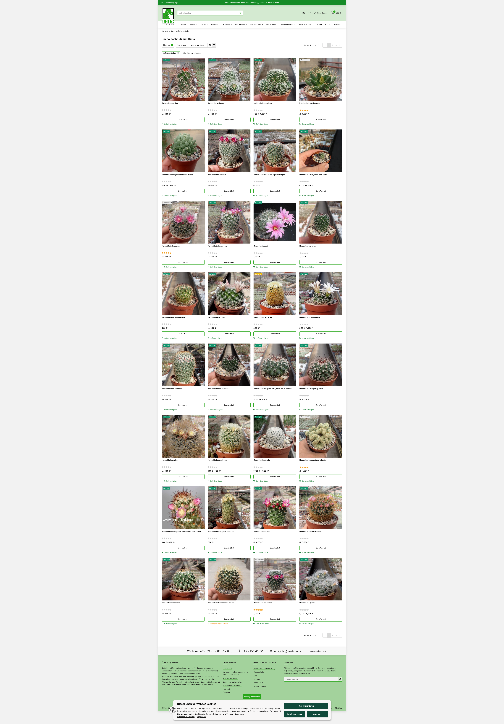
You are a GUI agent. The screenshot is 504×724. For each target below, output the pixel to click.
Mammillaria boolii (260, 246)
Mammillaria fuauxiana (262, 603)
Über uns (226, 692)
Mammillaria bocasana (171, 246)
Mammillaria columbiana (172, 388)
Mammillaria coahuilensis (309, 317)
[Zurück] (324, 45)
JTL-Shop (338, 708)
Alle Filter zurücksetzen (192, 53)
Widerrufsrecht (259, 686)
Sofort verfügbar (169, 53)
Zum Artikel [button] (183, 119)
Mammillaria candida (216, 317)
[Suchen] (240, 13)
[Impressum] (304, 13)
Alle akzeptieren (306, 706)
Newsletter (227, 689)
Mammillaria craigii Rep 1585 (311, 388)
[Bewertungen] (166, 110)
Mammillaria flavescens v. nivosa (221, 603)
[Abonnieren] (340, 679)
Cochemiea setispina (216, 103)
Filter (168, 45)
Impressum (258, 683)
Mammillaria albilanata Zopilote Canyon (269, 174)
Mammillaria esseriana (171, 603)
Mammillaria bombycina (217, 246)
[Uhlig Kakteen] (168, 17)
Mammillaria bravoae (307, 246)
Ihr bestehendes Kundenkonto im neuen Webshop (235, 673)
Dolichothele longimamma (309, 103)
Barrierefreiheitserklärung (264, 668)
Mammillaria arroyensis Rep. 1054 (313, 174)
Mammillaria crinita (169, 460)
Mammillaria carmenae (262, 317)
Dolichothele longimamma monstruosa (177, 174)
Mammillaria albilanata (217, 174)
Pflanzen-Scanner (230, 678)
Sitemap (256, 679)
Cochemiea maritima (170, 103)
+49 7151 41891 (253, 651)
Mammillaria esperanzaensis (310, 531)
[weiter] (340, 45)
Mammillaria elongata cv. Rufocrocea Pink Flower (181, 531)
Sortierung (181, 45)
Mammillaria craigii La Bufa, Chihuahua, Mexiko (272, 388)
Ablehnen (317, 714)
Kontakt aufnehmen (317, 651)
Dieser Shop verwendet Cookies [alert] (196, 704)
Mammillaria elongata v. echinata (221, 531)
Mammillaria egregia (261, 460)
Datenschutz (258, 672)
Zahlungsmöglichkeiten (232, 682)
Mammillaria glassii (307, 603)
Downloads (227, 668)
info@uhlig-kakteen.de (288, 651)
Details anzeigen (294, 714)
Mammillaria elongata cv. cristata (312, 460)
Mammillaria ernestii (261, 531)
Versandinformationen (232, 685)
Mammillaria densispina (217, 460)
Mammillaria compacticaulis (219, 388)
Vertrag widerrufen (252, 696)
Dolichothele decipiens (262, 103)
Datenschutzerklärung (327, 668)
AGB (255, 675)
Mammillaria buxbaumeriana (173, 317)
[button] (309, 13)
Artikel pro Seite (197, 45)
